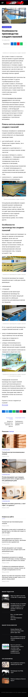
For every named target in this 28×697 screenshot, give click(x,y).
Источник (5, 405)
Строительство (7, 27)
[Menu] (3, 3)
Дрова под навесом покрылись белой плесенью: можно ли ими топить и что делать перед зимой (13, 577)
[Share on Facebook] (12, 43)
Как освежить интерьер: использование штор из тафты (18, 638)
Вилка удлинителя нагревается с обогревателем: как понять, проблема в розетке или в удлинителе (14, 540)
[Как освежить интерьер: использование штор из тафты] (5, 638)
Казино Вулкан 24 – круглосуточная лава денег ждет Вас (17, 630)
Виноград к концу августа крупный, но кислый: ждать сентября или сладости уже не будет (14, 531)
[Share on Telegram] (15, 43)
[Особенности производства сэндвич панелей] (14, 16)
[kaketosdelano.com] (15, 2)
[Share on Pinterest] (18, 43)
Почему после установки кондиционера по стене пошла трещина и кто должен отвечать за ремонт (18, 607)
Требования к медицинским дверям (19, 423)
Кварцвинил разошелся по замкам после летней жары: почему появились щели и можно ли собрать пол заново (14, 558)
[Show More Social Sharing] (24, 43)
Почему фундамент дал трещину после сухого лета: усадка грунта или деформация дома (13, 478)
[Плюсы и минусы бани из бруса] (5, 680)
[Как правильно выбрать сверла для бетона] (5, 664)
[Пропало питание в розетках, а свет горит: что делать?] (14, 492)
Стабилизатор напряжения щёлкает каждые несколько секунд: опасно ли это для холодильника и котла (13, 568)
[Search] (25, 3)
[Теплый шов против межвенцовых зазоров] (14, 441)
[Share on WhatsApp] (21, 43)
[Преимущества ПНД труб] (5, 672)
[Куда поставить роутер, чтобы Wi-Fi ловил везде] (5, 597)
